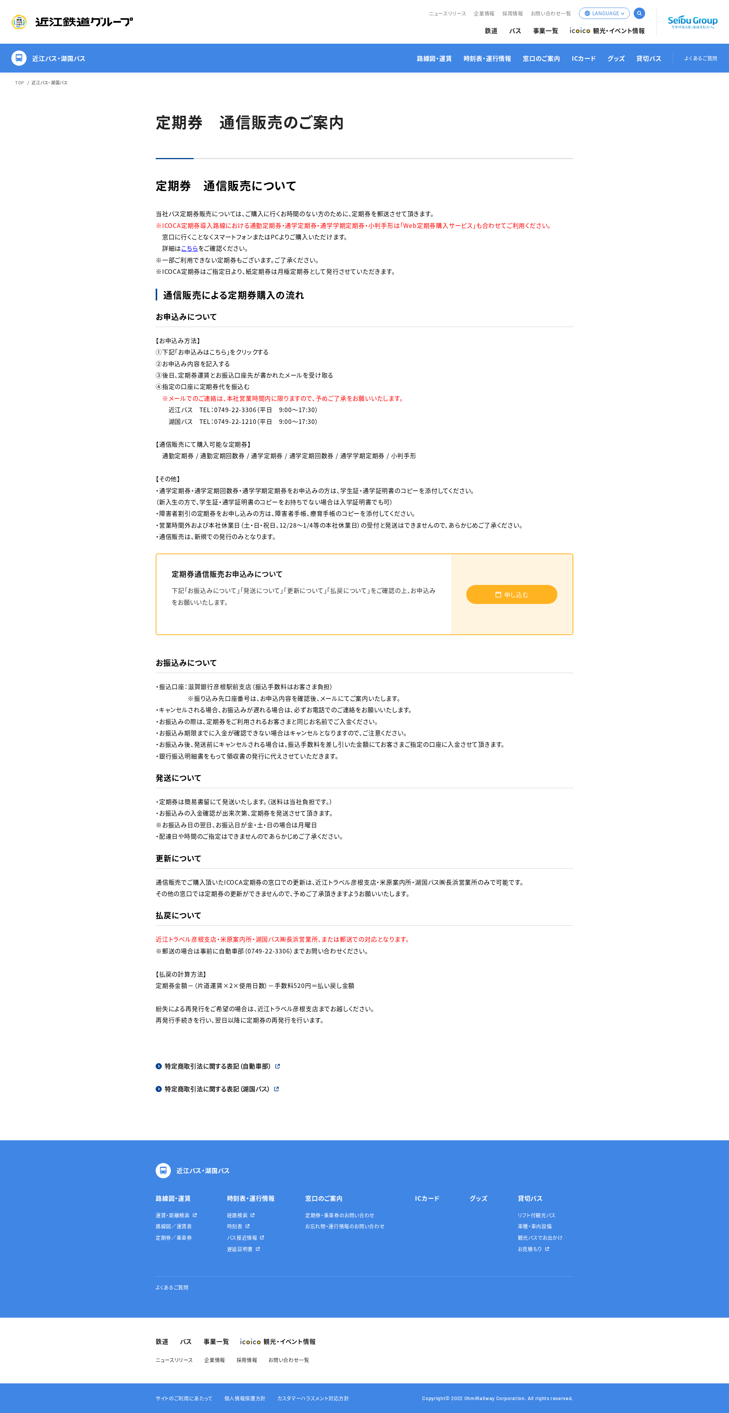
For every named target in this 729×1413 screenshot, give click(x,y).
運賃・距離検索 (173, 1215)
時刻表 (235, 1226)
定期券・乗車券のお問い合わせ (340, 1215)
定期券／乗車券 (174, 1237)
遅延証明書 (240, 1248)
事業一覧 (546, 31)
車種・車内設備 (535, 1226)
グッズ (616, 58)
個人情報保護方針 (245, 1398)
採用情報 (512, 13)
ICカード (584, 58)
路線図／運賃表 (174, 1226)
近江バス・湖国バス (59, 58)
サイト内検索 (639, 13)
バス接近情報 (242, 1237)
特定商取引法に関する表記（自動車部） (218, 1065)
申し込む (516, 594)
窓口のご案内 (541, 58)
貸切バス (648, 58)
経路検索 (237, 1215)
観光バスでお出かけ (540, 1237)
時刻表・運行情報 (487, 58)
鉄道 (491, 31)
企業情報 (484, 13)
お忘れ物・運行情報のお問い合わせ (345, 1226)
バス (515, 31)
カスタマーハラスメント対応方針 (313, 1398)
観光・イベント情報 (619, 31)
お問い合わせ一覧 (551, 13)
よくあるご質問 (701, 58)
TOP (19, 82)
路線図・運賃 (434, 58)
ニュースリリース (447, 13)
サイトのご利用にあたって (184, 1398)
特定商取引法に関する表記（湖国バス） (217, 1088)
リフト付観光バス (537, 1215)
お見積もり (530, 1248)
